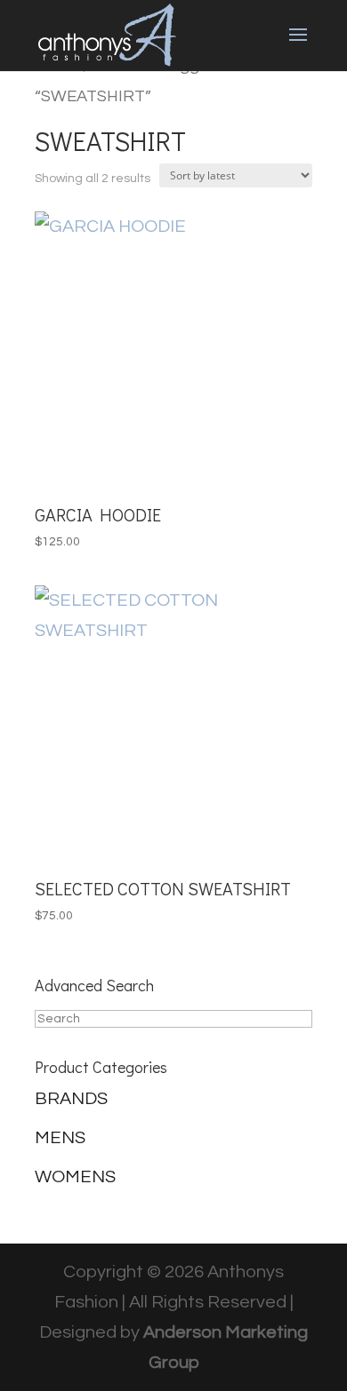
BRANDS (71, 1099)
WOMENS (75, 1177)
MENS (60, 1138)
